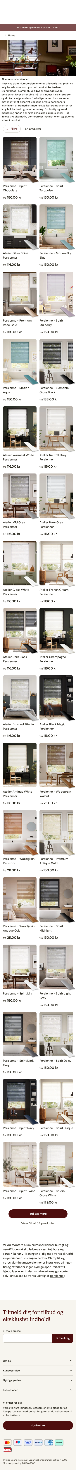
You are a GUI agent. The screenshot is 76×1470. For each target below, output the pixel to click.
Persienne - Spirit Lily (17, 993)
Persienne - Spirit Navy (18, 1128)
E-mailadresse (12, 1331)
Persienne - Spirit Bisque (56, 1128)
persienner (57, 1276)
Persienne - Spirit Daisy (55, 1061)
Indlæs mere (38, 1214)
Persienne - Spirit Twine (19, 1191)
